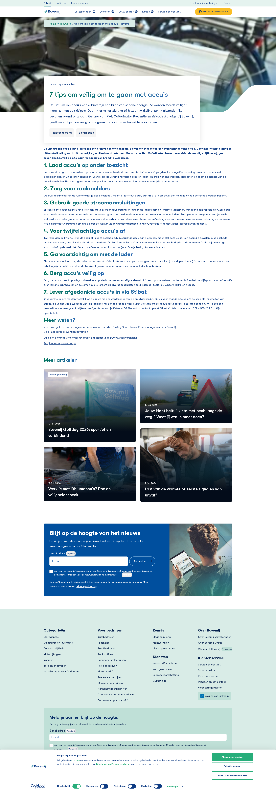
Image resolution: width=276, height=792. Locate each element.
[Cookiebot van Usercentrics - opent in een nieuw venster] (38, 786)
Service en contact (169, 11)
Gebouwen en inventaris (58, 642)
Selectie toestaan (232, 766)
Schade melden (207, 670)
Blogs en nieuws (162, 637)
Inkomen (48, 660)
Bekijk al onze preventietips (60, 343)
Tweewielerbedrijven (110, 677)
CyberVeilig (159, 680)
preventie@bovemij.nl (76, 331)
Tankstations (105, 654)
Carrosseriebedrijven (110, 683)
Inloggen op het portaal (212, 681)
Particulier (61, 3)
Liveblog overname (164, 648)
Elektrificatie (86, 132)
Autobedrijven (106, 637)
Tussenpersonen (79, 3)
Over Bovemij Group (210, 642)
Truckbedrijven (106, 648)
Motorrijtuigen (52, 654)
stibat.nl (52, 313)
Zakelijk (47, 3)
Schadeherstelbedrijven (112, 660)
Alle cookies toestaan (232, 757)
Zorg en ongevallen (55, 665)
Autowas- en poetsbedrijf (113, 700)
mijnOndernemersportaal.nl (215, 12)
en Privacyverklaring (119, 764)
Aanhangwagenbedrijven (112, 688)
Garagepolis (51, 637)
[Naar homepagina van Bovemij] (52, 11)
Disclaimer (102, 764)
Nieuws (64, 23)
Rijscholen (104, 642)
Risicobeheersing (62, 132)
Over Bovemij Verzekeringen (204, 3)
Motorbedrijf (105, 671)
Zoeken (227, 3)
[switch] (104, 786)
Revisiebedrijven (107, 665)
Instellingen (173, 786)
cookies (75, 760)
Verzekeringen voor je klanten (61, 671)
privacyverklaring (86, 586)
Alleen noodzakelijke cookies (232, 775)
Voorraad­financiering (165, 663)
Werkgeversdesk (162, 669)
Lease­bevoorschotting (166, 675)
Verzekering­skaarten (210, 687)
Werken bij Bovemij (215, 649)
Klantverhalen (161, 642)
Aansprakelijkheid (54, 648)
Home (52, 23)
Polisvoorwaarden (208, 676)
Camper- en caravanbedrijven (116, 694)
